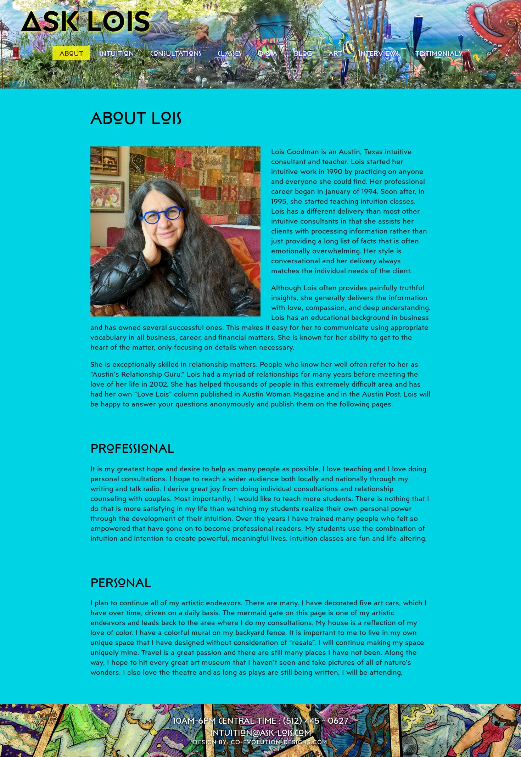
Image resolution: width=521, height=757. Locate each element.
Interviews (378, 53)
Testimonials (438, 53)
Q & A (268, 53)
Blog (303, 53)
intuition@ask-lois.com (260, 732)
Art (335, 53)
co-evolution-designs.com (279, 742)
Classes (229, 53)
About (71, 53)
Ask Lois (86, 19)
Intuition (116, 53)
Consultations (175, 53)
